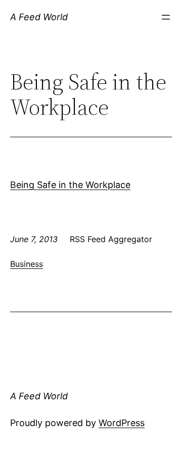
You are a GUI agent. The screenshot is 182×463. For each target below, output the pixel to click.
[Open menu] (166, 17)
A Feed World (39, 17)
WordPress (122, 423)
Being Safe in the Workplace (70, 184)
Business (26, 264)
